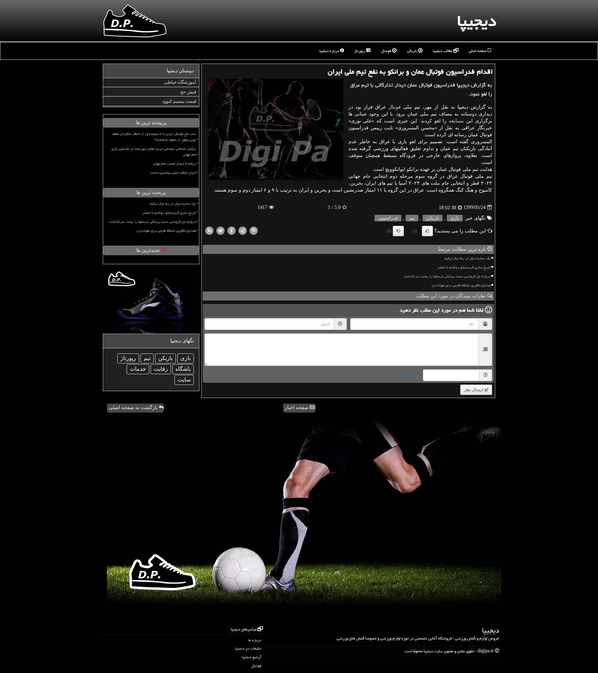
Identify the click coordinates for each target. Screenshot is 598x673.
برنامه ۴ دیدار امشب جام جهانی (174, 163)
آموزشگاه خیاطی (180, 82)
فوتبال (386, 50)
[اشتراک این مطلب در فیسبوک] (231, 230)
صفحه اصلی (478, 50)
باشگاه (183, 369)
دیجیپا (476, 21)
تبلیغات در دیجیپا (248, 648)
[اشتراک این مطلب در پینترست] (254, 230)
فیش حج (188, 91)
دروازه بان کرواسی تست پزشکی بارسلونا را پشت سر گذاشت (447, 276)
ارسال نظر (474, 389)
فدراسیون (388, 218)
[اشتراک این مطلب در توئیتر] (220, 230)
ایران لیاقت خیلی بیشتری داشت (173, 172)
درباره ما (254, 640)
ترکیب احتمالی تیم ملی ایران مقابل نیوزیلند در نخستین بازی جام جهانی (153, 151)
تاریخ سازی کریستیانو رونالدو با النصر (464, 267)
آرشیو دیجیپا (251, 657)
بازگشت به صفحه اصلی (134, 407)
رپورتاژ (360, 50)
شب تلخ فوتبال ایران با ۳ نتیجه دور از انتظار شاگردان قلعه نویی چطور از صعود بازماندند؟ (154, 136)
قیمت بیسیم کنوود (179, 101)
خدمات (138, 369)
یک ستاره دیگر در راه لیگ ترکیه (468, 258)
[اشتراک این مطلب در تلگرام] (242, 230)
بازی (454, 218)
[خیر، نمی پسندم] (398, 231)
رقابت (161, 369)
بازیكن (432, 218)
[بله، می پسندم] (427, 231)
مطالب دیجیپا (443, 50)
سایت (184, 379)
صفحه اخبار (297, 407)
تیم (412, 218)
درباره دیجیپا (329, 50)
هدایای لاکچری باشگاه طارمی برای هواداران (461, 285)
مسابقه (456, 120)
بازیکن (412, 50)
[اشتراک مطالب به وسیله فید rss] (209, 230)
